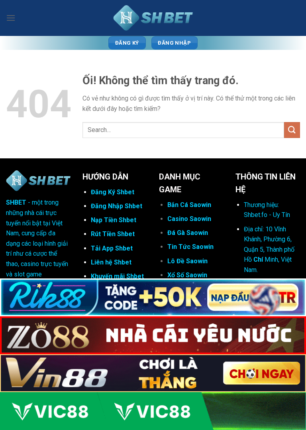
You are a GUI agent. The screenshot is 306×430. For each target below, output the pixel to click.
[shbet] (153, 18)
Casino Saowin (189, 219)
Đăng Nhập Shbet (116, 206)
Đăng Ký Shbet (112, 192)
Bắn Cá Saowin (189, 205)
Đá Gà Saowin (187, 233)
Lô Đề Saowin (187, 261)
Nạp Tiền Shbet (113, 220)
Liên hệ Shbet (111, 262)
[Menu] (11, 18)
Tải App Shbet (112, 248)
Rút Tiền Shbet (113, 234)
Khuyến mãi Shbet (117, 276)
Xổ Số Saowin (187, 275)
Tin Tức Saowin (190, 247)
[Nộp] (292, 130)
